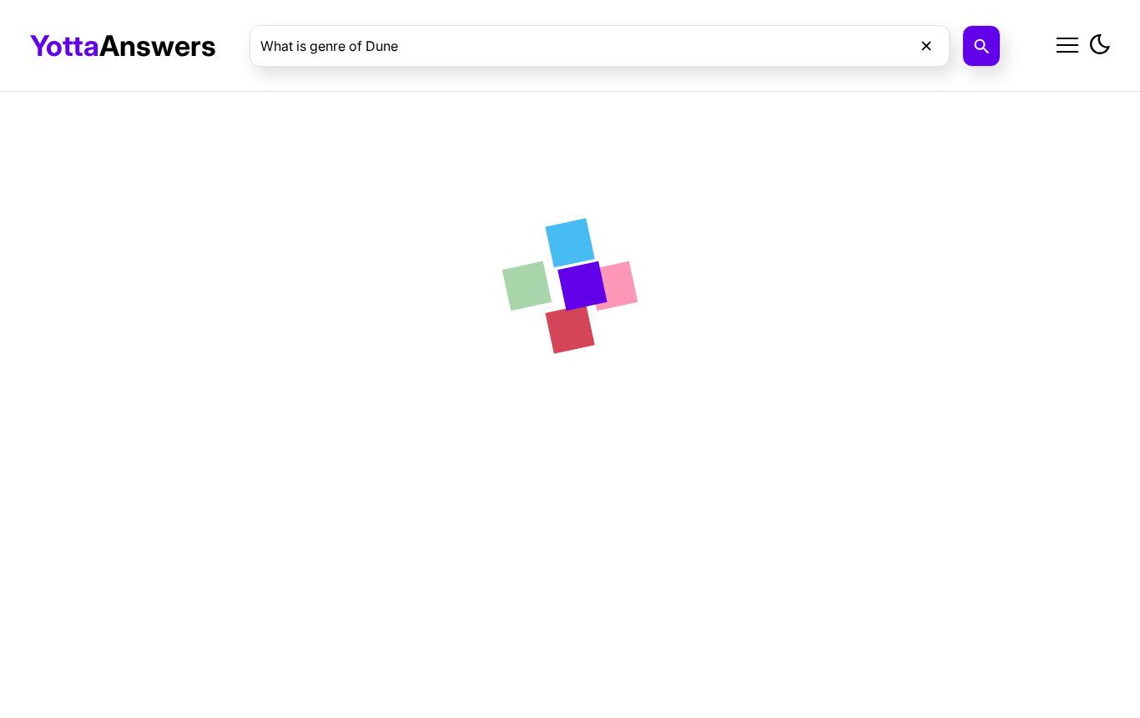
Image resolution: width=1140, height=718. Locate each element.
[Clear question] (926, 46)
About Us (946, 85)
